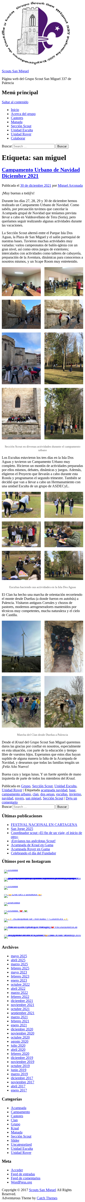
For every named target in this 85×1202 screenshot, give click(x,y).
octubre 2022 (20, 984)
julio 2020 (18, 1045)
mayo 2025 (19, 956)
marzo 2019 (19, 1074)
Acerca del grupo (23, 114)
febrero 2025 (20, 968)
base (72, 790)
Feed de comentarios (25, 1178)
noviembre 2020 (22, 1033)
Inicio (15, 110)
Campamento (20, 1112)
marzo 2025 (19, 964)
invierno (75, 794)
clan (36, 794)
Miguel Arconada (70, 185)
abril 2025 (18, 960)
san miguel (33, 798)
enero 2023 (19, 980)
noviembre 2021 (22, 1005)
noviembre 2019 (22, 1062)
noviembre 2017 (22, 1082)
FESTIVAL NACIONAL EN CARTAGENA (44, 825)
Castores (17, 118)
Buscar (7, 146)
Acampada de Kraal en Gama (32, 845)
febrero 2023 (20, 976)
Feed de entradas (23, 1174)
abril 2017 (18, 1086)
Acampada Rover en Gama (30, 849)
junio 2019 (18, 1070)
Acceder (17, 1170)
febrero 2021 (20, 1021)
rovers (19, 798)
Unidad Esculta (22, 130)
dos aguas (47, 794)
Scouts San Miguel (15, 71)
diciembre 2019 (22, 1058)
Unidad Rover (21, 134)
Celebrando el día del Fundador (33, 853)
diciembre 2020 (22, 1029)
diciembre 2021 (22, 1001)
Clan (14, 1120)
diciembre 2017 (22, 1078)
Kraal (15, 1128)
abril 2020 (18, 1049)
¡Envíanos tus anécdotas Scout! (33, 841)
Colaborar (18, 138)
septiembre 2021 (22, 1013)
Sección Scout (21, 126)
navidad (7, 798)
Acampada (18, 1108)
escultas (61, 794)
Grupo (25, 786)
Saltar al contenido (15, 102)
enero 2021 (19, 1025)
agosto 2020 (19, 1041)
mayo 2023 (19, 972)
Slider (15, 1140)
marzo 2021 (19, 1017)
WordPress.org (21, 1182)
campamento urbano (16, 794)
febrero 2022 (20, 997)
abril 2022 (18, 988)
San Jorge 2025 (22, 829)
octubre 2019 (20, 1066)
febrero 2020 (20, 1054)
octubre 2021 (20, 1009)
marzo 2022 (19, 993)
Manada (16, 122)
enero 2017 (19, 1090)
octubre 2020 (20, 1037)
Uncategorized (21, 1144)
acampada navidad (54, 790)
